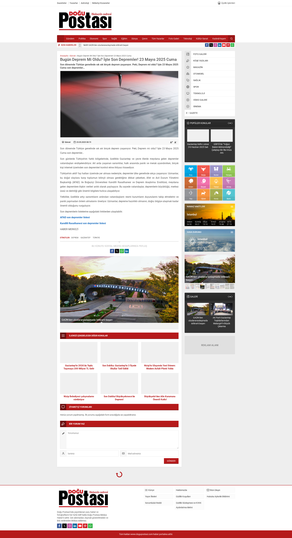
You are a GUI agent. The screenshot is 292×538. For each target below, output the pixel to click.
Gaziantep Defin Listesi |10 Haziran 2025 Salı (198, 145)
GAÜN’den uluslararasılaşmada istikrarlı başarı (105, 45)
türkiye (96, 237)
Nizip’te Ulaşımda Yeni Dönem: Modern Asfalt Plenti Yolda (160, 367)
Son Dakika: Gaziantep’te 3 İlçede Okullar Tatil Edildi (119, 367)
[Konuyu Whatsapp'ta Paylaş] (122, 251)
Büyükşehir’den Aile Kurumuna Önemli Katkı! (159, 398)
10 (232, 286)
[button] (187, 286)
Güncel (72, 55)
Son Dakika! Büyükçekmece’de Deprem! (119, 398)
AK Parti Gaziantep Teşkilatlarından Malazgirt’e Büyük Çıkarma (222, 322)
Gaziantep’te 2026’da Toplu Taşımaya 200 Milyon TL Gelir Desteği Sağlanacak (79, 368)
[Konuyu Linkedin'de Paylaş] (127, 251)
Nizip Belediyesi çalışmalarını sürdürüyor (79, 398)
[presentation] (80, 44)
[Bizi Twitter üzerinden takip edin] (211, 45)
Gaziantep (85, 237)
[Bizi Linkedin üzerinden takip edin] (219, 45)
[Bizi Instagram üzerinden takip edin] (215, 45)
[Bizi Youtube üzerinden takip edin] (224, 45)
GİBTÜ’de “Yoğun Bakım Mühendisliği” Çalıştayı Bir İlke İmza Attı (222, 148)
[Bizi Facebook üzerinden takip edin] (207, 45)
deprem (74, 237)
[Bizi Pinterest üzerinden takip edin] (228, 45)
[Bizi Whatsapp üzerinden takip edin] (232, 45)
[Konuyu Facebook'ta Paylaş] (112, 251)
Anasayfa (64, 55)
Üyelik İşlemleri (228, 3)
